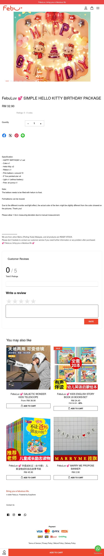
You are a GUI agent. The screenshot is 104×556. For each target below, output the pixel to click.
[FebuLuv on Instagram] (14, 516)
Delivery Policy (70, 543)
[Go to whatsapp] (98, 548)
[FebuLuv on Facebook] (8, 516)
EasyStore (32, 494)
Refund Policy (59, 543)
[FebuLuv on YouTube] (19, 516)
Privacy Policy (47, 543)
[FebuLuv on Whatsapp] (25, 516)
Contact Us (10, 505)
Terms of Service (35, 543)
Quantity (5, 122)
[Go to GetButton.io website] (98, 553)
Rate (91, 321)
